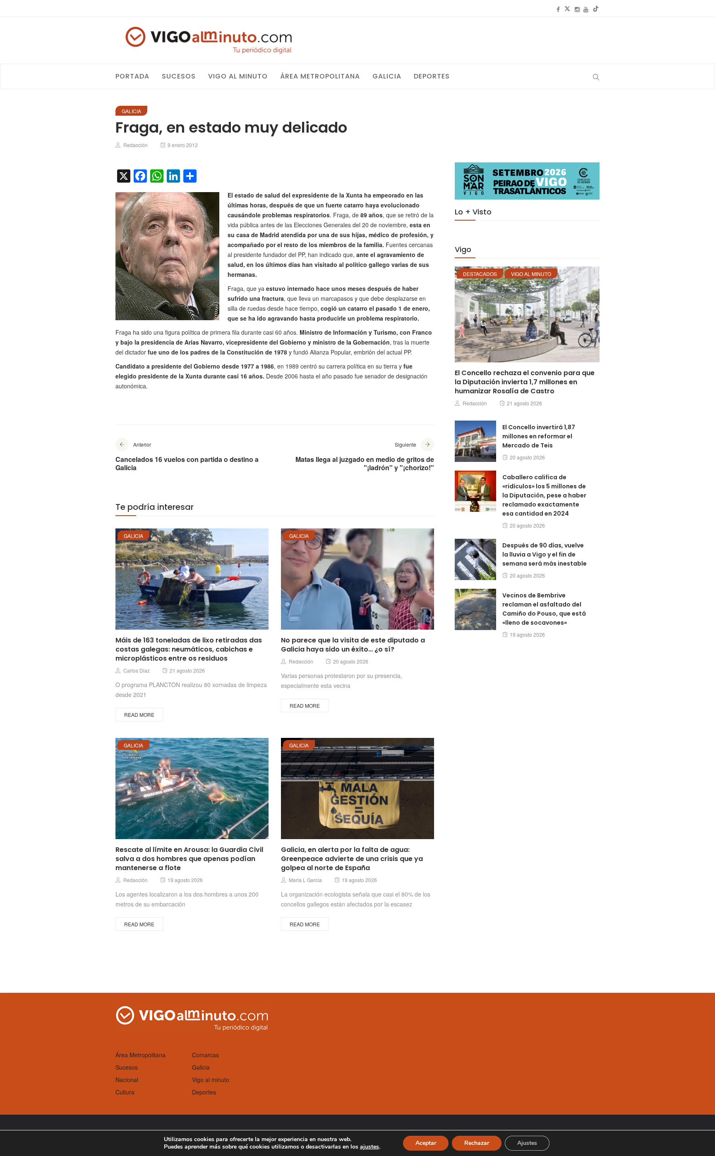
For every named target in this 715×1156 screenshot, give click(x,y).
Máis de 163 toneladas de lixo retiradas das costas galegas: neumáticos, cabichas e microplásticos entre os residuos (188, 649)
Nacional (126, 1079)
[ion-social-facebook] (558, 9)
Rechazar (476, 1143)
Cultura (124, 1092)
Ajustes (527, 1143)
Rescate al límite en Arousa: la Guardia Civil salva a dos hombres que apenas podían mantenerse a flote (189, 859)
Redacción (135, 144)
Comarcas (205, 1055)
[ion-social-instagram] (577, 9)
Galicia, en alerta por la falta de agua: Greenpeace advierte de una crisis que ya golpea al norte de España (352, 859)
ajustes (369, 1147)
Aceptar (425, 1143)
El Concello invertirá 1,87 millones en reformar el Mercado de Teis (538, 436)
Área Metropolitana (320, 76)
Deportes (432, 76)
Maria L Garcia (305, 879)
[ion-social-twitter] (567, 9)
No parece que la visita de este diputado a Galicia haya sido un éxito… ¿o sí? (353, 644)
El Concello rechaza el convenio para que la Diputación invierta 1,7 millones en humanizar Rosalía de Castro (525, 382)
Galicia (386, 76)
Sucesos (179, 76)
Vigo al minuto (238, 76)
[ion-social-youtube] (585, 9)
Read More (139, 714)
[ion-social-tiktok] (596, 9)
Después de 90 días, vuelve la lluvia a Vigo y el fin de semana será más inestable (544, 554)
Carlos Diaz (136, 670)
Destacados (480, 273)
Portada (132, 76)
